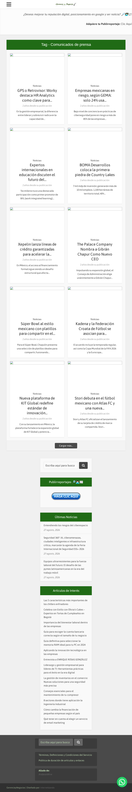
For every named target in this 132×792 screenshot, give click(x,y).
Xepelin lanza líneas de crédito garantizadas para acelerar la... (37, 249)
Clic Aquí (126, 23)
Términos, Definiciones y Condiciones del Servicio (65, 755)
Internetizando (47, 787)
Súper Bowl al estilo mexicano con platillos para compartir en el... (37, 328)
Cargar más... (66, 445)
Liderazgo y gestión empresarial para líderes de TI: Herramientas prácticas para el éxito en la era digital (64, 669)
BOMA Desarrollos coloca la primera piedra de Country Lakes (95, 170)
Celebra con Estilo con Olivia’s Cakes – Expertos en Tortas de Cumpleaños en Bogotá (64, 613)
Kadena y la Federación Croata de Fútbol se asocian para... (95, 328)
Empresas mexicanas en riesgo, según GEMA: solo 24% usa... (95, 95)
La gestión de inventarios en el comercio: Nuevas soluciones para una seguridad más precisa (66, 682)
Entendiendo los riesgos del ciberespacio (66, 525)
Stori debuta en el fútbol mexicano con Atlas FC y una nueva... (95, 403)
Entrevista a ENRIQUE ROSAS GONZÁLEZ (65, 659)
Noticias (37, 86)
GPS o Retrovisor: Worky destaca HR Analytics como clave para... (37, 95)
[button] (122, 782)
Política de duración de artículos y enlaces (61, 760)
